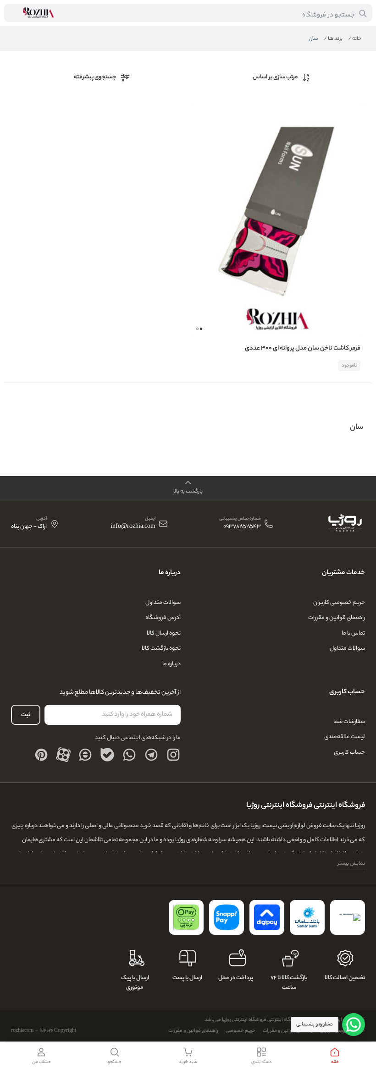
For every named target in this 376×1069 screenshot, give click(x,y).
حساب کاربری (349, 752)
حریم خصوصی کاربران (339, 603)
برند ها (333, 39)
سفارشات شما (349, 722)
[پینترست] (41, 754)
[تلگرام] (151, 754)
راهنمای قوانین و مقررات (336, 618)
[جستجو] (363, 13)
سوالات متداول (347, 648)
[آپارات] (63, 754)
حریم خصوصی (240, 1031)
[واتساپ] (129, 754)
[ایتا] (85, 754)
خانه (354, 39)
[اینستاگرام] (173, 754)
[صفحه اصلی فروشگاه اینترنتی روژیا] (344, 523)
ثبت (25, 715)
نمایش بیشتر (351, 863)
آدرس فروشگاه (163, 618)
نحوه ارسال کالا (164, 633)
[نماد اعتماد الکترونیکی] (347, 917)
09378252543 (242, 527)
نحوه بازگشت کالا (161, 648)
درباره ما (171, 664)
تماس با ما (353, 633)
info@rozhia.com (133, 527)
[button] (197, 329)
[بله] (107, 754)
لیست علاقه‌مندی (344, 737)
